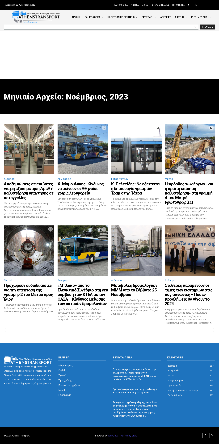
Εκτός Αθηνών (119, 179)
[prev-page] (6, 330)
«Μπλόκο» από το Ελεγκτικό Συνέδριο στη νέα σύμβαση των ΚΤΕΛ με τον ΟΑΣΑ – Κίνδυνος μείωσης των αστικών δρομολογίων (83, 294)
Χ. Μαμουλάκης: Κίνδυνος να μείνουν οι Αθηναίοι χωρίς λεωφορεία (81, 188)
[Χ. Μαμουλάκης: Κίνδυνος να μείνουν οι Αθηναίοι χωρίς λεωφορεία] (83, 149)
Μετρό (169, 179)
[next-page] (212, 330)
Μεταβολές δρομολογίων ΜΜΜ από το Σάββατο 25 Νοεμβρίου (134, 290)
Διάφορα (9, 179)
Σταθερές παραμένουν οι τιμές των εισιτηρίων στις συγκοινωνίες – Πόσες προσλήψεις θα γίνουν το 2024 (188, 294)
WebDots (113, 435)
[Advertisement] (109, 55)
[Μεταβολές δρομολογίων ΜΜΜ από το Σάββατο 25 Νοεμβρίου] (136, 250)
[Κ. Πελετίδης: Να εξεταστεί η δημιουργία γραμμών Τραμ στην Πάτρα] (136, 149)
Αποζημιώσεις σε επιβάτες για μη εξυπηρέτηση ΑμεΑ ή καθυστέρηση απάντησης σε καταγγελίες (29, 191)
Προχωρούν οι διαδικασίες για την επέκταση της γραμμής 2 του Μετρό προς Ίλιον (28, 292)
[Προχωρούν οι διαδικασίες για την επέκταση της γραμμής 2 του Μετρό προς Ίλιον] (29, 250)
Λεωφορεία (64, 179)
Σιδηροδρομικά (121, 398)
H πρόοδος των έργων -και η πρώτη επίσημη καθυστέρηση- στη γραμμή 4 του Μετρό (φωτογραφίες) (189, 193)
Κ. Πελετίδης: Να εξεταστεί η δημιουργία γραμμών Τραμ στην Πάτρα (135, 188)
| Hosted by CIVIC (127, 435)
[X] (196, 5)
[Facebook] (189, 5)
